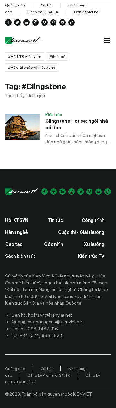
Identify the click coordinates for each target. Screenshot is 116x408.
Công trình (93, 220)
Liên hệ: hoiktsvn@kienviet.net (42, 315)
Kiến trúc (53, 114)
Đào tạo (14, 244)
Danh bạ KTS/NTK (43, 12)
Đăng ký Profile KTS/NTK (49, 375)
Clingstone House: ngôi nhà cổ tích (76, 124)
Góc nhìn (53, 244)
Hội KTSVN (16, 220)
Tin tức (55, 220)
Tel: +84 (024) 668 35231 (38, 335)
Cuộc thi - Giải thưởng (81, 232)
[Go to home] (24, 41)
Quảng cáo (15, 5)
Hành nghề (16, 232)
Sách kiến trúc (20, 256)
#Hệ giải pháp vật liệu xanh (31, 67)
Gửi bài (47, 5)
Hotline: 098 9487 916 (35, 328)
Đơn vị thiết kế (86, 12)
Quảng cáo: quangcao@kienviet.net (47, 321)
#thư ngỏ (57, 56)
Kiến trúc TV (91, 256)
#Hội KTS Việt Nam (24, 56)
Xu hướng (94, 244)
